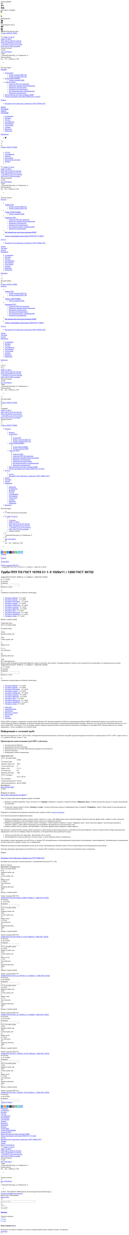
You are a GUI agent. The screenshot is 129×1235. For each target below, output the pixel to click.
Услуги (3, 100)
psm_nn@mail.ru (6, 52)
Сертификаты (9, 122)
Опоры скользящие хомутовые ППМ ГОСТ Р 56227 (22, 96)
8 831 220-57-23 (10, 46)
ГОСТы (7, 120)
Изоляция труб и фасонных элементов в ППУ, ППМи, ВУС (25, 103)
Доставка (4, 109)
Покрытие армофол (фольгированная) (22, 86)
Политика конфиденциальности (12, 1193)
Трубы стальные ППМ (16, 80)
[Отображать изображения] (2, 20)
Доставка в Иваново (12, 609)
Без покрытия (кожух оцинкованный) (22, 91)
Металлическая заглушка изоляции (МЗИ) (19, 95)
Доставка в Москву (11, 598)
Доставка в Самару (11, 603)
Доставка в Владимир (12, 601)
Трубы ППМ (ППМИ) (12, 78)
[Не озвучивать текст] (2, 29)
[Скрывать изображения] (2, 23)
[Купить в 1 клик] (2, 890)
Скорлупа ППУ (10, 82)
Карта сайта (5, 1197)
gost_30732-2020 (7, 787)
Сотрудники (9, 125)
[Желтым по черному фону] (1, 14)
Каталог (4, 70)
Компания (4, 113)
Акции (3, 107)
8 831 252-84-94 (11, 42)
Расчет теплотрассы (7, 1145)
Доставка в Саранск (12, 607)
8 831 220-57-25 (11, 41)
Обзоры (3, 1141)
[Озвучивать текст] (2, 27)
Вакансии (8, 129)
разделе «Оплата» (58, 812)
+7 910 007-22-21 (11, 44)
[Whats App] (5, 138)
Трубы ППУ (9, 73)
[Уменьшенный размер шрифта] (2, 3)
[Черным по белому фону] (1, 12)
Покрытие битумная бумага (18, 89)
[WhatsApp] (16, 552)
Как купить (9, 714)
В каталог (4, 1231)
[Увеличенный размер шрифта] (2, 8)
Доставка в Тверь (11, 616)
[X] (10, 552)
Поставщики (9, 123)
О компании (9, 116)
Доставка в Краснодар (12, 612)
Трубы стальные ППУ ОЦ (18, 76)
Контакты (5, 134)
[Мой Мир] (7, 552)
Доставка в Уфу (10, 610)
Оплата (3, 111)
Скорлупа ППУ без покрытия (19, 84)
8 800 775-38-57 (9, 37)
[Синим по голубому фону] (1, 17)
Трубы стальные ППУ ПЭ (18, 75)
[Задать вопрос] (1, 589)
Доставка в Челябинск (12, 614)
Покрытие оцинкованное (17, 93)
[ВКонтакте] (2, 552)
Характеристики (10, 709)
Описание (8, 707)
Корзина (4, 1212)
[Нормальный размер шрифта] (2, 5)
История (8, 118)
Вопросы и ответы (11, 712)
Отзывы (7, 127)
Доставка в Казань (11, 600)
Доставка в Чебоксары (12, 605)
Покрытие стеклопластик (17, 87)
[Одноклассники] (5, 552)
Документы (9, 711)
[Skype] (19, 552)
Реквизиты (8, 131)
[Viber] (13, 552)
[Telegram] (22, 552)
